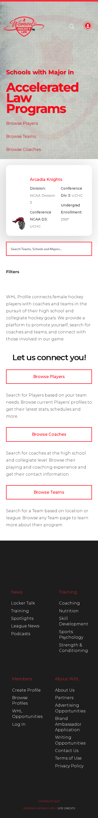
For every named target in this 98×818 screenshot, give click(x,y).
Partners (64, 697)
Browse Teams (21, 136)
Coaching (69, 603)
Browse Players (22, 123)
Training (20, 611)
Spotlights (22, 618)
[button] (71, 27)
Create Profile (26, 690)
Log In (19, 724)
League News (25, 626)
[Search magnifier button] (85, 249)
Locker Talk (23, 603)
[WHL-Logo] (24, 27)
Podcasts (20, 633)
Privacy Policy (69, 766)
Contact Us (66, 750)
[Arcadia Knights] (49, 200)
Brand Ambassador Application (68, 724)
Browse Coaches (23, 149)
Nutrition (69, 611)
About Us (64, 690)
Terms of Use (68, 758)
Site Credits (66, 808)
